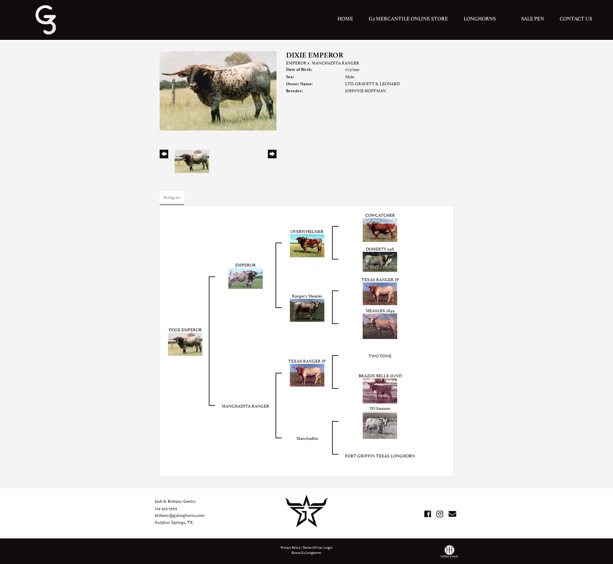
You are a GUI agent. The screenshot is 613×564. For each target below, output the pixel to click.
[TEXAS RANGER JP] (380, 293)
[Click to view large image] (218, 89)
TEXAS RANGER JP (380, 279)
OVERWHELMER (307, 231)
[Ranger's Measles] (307, 309)
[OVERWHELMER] (307, 245)
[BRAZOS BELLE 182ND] (380, 390)
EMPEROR (296, 62)
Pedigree (171, 197)
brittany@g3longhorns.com (179, 515)
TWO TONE (379, 355)
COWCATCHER (380, 215)
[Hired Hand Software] (449, 554)
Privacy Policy (290, 547)
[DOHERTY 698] (380, 261)
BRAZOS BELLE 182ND (380, 375)
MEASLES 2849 (380, 310)
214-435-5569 (166, 508)
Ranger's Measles (307, 295)
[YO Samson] (380, 424)
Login (328, 547)
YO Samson (380, 408)
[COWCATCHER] (380, 229)
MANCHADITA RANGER (335, 62)
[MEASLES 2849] (380, 325)
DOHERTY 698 (380, 248)
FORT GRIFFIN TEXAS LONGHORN (380, 455)
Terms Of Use (312, 547)
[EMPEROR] (245, 277)
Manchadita (307, 438)
